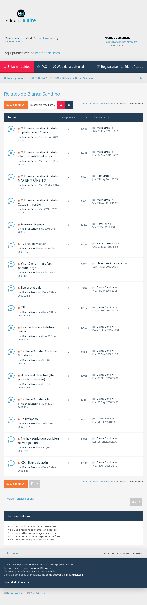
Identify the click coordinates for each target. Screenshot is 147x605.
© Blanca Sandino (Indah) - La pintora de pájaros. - (39, 130)
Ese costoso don (32, 287)
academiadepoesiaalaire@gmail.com (63, 574)
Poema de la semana (117, 37)
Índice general (12, 553)
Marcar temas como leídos (98, 103)
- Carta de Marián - (34, 244)
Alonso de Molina (107, 243)
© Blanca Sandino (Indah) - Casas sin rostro (39, 202)
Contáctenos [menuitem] (37, 593)
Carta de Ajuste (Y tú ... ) (37, 399)
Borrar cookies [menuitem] (15, 593)
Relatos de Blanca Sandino (32, 93)
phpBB (28, 564)
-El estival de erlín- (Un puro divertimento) (36, 377)
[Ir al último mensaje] (113, 127)
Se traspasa (29, 419)
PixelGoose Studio (45, 571)
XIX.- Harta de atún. (34, 462)
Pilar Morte (117, 45)
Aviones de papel (33, 224)
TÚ (23, 307)
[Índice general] (21, 16)
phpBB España (42, 568)
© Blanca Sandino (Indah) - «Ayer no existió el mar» (39, 154)
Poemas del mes (47, 53)
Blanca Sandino (31, 228)
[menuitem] (42, 67)
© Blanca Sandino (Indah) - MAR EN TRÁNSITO (39, 178)
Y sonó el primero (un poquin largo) (35, 265)
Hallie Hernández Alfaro (110, 263)
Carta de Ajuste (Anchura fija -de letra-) (37, 353)
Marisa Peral (29, 137)
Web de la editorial (70, 67)
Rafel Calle (103, 223)
